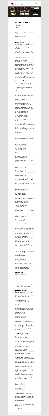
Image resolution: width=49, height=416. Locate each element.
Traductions (25, 16)
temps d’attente (17, 143)
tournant (33, 410)
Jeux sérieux (18, 16)
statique (28, 410)
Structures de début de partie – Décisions (22, 408)
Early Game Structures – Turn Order (22, 26)
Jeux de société (14, 16)
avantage (16, 410)
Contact (34, 16)
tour (31, 410)
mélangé (22, 410)
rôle (24, 410)
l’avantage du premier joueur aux (23, 84)
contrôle (17, 410)
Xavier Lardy (13, 3)
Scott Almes (25, 77)
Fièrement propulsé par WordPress (24, 413)
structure (30, 410)
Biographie (31, 16)
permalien (21, 411)
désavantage (19, 410)
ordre (23, 410)
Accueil (11, 16)
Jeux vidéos (22, 16)
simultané (26, 410)
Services (28, 16)
